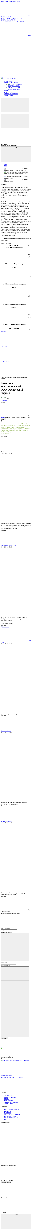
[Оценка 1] (15, 973)
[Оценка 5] (15, 1030)
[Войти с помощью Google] (15, 954)
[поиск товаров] (15, 105)
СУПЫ (6, 90)
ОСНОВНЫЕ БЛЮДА (11, 82)
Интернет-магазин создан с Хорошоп (12, 1077)
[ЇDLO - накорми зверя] (5, 1055)
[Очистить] (15, 121)
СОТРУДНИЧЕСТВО (12, 21)
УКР (5, 164)
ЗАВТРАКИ (8, 81)
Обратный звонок (6, 1182)
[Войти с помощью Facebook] (15, 940)
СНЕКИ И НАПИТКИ (11, 94)
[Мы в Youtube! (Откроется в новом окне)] (14, 76)
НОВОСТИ (4, 18)
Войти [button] (3, 417)
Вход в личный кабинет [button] (11, 1109)
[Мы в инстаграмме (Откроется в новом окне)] (14, 63)
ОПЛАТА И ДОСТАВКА (12, 1114)
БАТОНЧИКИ (8, 92)
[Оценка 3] (15, 1002)
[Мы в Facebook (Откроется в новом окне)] (14, 49)
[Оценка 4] (15, 1016)
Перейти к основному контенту (10, 1)
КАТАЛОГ (11, 18)
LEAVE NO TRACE (10, 1116)
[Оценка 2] (15, 988)
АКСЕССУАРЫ (9, 95)
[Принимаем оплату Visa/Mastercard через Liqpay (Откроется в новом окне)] (16, 1060)
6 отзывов (4, 400)
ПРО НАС (22, 21)
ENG (5, 166)
